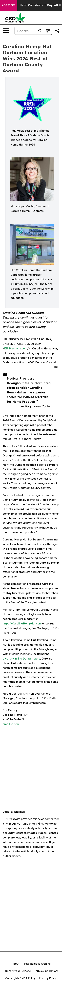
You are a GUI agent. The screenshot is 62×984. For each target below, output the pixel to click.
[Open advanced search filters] (48, 31)
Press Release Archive (37, 963)
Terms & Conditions (46, 971)
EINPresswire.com (15, 348)
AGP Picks (8, 5)
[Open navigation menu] (6, 30)
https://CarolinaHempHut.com (22, 623)
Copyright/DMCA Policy (20, 978)
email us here (11, 724)
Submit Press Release (17, 971)
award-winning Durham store (21, 658)
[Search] (40, 31)
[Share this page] (57, 30)
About (15, 963)
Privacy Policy (48, 978)
